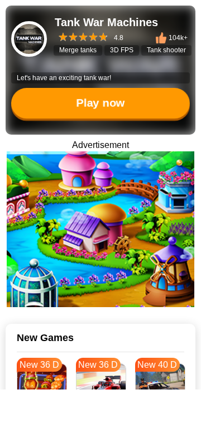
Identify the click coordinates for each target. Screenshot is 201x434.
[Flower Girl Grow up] (100, 229)
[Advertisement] (100, 420)
